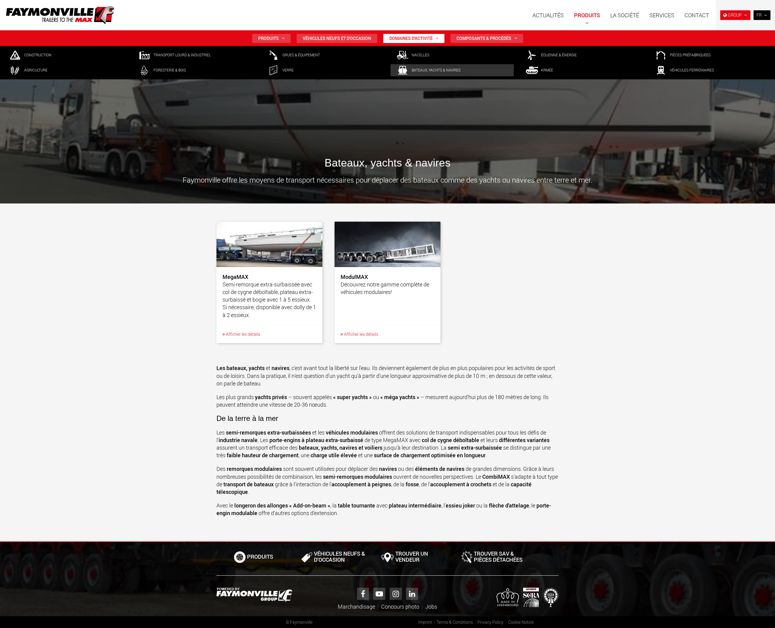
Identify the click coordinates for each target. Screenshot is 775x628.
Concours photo (400, 606)
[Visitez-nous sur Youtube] (379, 594)
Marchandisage (356, 606)
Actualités (548, 15)
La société (624, 15)
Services (661, 15)
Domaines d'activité (411, 38)
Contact (696, 15)
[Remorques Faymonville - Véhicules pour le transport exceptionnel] (254, 595)
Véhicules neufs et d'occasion (337, 38)
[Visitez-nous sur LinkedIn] (412, 594)
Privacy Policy (490, 622)
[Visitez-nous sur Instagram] (395, 594)
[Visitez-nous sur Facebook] (363, 594)
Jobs (431, 606)
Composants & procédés (484, 38)
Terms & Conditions (455, 622)
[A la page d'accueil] (60, 15)
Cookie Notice (521, 622)
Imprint (425, 622)
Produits (587, 15)
